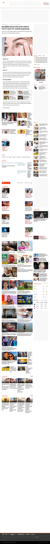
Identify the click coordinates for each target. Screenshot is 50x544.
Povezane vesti (4, 376)
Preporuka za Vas (5, 139)
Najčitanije (39, 55)
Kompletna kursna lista (45, 300)
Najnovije (35, 55)
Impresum (3, 539)
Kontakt (6, 539)
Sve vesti (35, 122)
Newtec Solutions (42, 542)
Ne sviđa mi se (28, 182)
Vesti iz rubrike (4, 395)
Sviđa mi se (19, 182)
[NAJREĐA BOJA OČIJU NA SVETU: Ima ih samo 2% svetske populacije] (17, 46)
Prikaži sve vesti (37, 64)
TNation (47, 542)
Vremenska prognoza (37, 283)
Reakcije (43, 55)
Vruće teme (4, 160)
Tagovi (3, 154)
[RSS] (47, 122)
